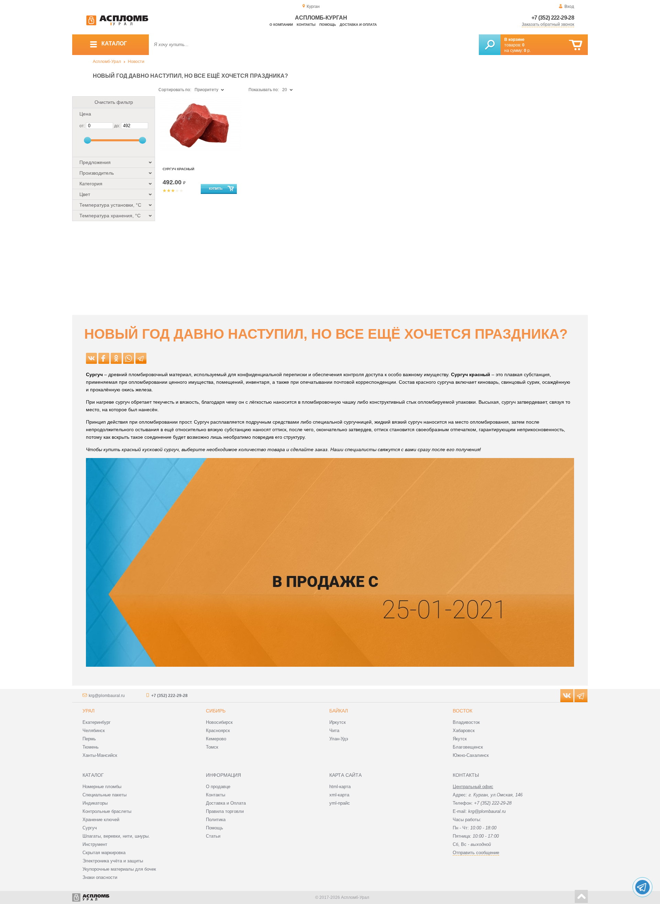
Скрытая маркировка (103, 852)
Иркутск (337, 722)
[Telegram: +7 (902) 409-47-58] (642, 887)
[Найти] (489, 44)
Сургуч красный (178, 169)
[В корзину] (575, 45)
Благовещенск (468, 747)
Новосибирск (219, 722)
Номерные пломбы (101, 786)
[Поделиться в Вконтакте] (91, 358)
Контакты (306, 24)
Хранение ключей (100, 819)
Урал (88, 711)
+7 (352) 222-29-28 (552, 18)
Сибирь (216, 711)
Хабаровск (464, 730)
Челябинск (93, 730)
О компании (281, 24)
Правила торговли (225, 811)
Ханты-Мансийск (99, 755)
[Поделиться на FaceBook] (103, 358)
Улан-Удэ (338, 738)
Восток (462, 711)
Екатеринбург (96, 722)
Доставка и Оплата (226, 803)
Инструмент (94, 844)
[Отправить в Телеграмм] (140, 358)
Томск (212, 747)
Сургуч (89, 827)
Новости (136, 61)
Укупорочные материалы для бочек (119, 869)
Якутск (460, 738)
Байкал (338, 711)
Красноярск (218, 730)
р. (527, 50)
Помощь (327, 24)
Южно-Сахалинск (471, 755)
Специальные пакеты (104, 794)
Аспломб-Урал (107, 61)
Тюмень (90, 747)
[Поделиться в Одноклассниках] (116, 358)
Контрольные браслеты (106, 811)
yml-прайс (339, 803)
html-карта (340, 786)
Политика (216, 819)
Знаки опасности (99, 877)
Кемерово (216, 738)
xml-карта (339, 794)
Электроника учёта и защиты (112, 860)
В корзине (514, 39)
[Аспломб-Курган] (117, 24)
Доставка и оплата (358, 24)
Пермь (89, 738)
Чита (334, 730)
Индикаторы (95, 803)
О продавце (218, 786)
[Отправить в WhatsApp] (128, 358)
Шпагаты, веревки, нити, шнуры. (116, 836)
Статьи (213, 836)
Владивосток (466, 722)
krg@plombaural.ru (107, 695)
